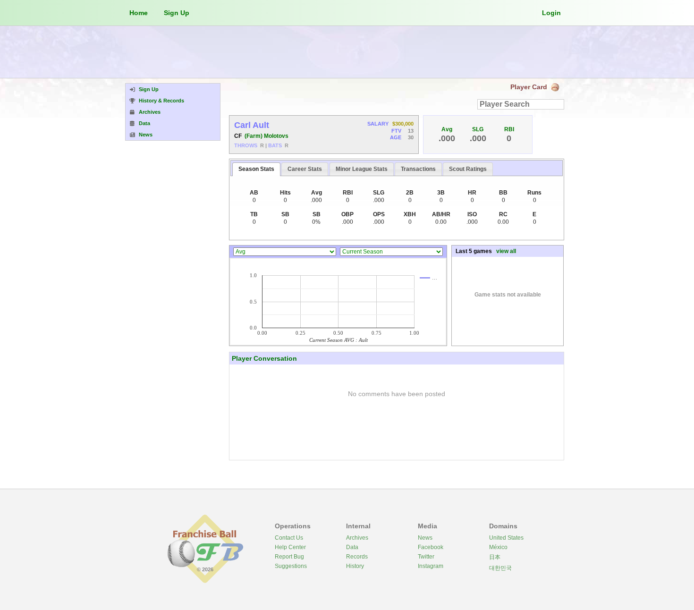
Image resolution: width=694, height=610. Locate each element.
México (498, 547)
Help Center (290, 547)
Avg (446, 129)
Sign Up (176, 13)
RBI (509, 129)
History (355, 566)
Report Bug (289, 556)
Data (352, 547)
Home (138, 13)
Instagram (430, 566)
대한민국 (500, 568)
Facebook (430, 547)
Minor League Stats (362, 169)
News (425, 537)
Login (551, 13)
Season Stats (256, 169)
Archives (357, 537)
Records (357, 556)
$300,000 (403, 124)
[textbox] (520, 104)
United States (506, 537)
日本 (494, 557)
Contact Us (289, 537)
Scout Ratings (468, 169)
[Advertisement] (347, 52)
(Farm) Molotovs (266, 136)
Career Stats (305, 169)
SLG (477, 129)
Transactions (418, 169)
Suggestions (291, 566)
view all (506, 251)
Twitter (426, 556)
